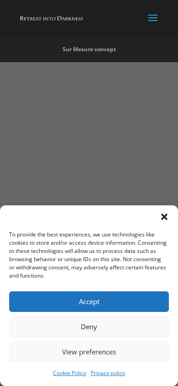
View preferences (89, 351)
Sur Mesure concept (89, 49)
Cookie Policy (69, 373)
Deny (89, 326)
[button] (164, 216)
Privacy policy (108, 373)
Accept (89, 301)
